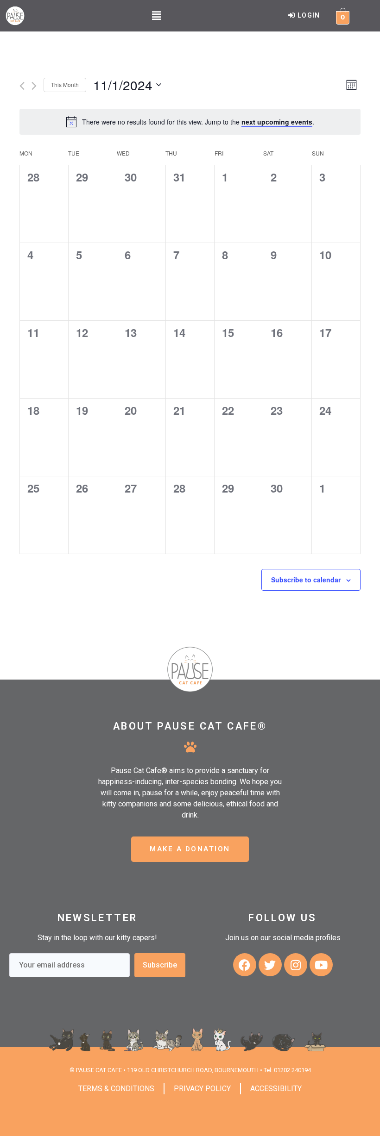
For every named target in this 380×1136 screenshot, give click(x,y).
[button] (156, 15)
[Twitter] (270, 964)
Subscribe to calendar (306, 579)
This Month (65, 84)
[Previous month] (22, 85)
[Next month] (34, 85)
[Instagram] (295, 964)
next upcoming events (276, 121)
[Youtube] (321, 964)
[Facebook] (244, 964)
